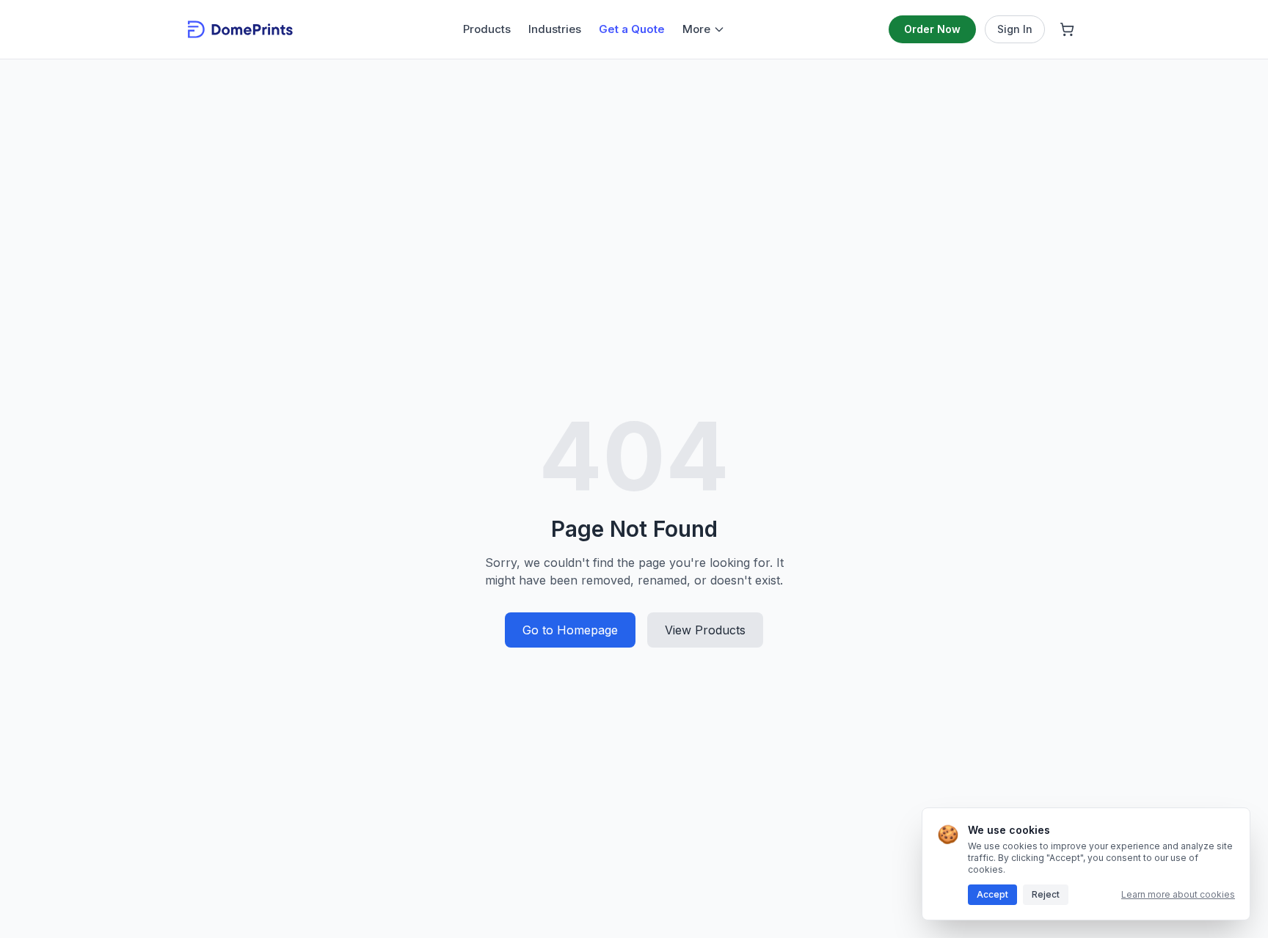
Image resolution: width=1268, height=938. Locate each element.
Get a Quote (632, 29)
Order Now (932, 29)
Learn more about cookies (1178, 894)
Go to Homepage (570, 630)
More (696, 29)
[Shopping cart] (1067, 29)
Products (487, 29)
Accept (992, 894)
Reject (1046, 894)
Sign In (1014, 29)
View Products (705, 630)
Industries (554, 29)
